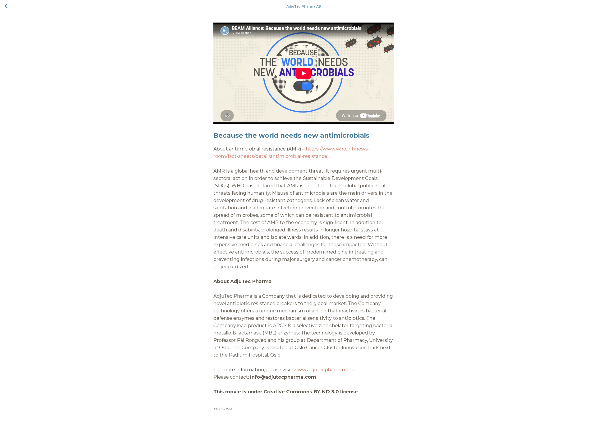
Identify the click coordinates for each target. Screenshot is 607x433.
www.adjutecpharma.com (324, 369)
